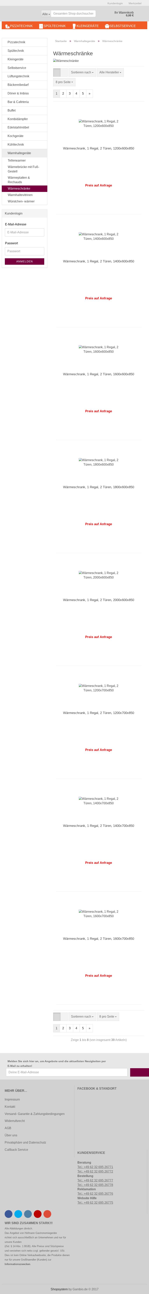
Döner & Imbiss (18, 93)
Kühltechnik (15, 144)
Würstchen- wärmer (21, 201)
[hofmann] (20, 14)
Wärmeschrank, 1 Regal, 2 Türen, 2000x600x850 (98, 600)
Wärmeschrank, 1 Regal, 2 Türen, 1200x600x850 (98, 148)
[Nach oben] (10, 1288)
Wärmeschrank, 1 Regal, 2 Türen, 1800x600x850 (98, 487)
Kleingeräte (88, 26)
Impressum (12, 1099)
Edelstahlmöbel (18, 127)
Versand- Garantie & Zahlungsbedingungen (35, 1114)
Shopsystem (59, 1289)
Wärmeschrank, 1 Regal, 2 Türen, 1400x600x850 (98, 261)
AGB (8, 1128)
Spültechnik (55, 26)
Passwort (11, 243)
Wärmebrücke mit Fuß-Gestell (23, 169)
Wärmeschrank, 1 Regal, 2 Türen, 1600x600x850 (98, 374)
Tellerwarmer (17, 160)
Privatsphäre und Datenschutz (25, 1142)
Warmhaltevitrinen (20, 195)
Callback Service (16, 1149)
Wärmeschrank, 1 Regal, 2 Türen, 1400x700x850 (98, 826)
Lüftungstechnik (18, 76)
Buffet (11, 110)
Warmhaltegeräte (19, 153)
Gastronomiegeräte (46, 1233)
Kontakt (10, 1106)
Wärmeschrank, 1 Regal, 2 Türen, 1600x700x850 (98, 939)
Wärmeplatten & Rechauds (19, 180)
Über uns (11, 1135)
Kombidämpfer (17, 119)
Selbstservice (123, 26)
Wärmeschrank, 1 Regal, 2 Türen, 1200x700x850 (98, 713)
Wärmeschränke (19, 188)
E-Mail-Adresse (15, 224)
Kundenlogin (115, 3)
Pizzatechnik (21, 26)
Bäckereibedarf (18, 84)
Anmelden (24, 261)
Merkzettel (135, 3)
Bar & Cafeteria (18, 102)
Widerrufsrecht (15, 1121)
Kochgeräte (15, 136)
